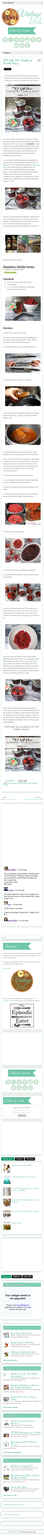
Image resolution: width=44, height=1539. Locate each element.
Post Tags (30, 1159)
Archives (19, 1159)
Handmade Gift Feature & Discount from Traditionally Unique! (25, 1386)
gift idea (23, 783)
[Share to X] (23, 781)
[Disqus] (22, 834)
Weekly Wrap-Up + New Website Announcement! (24, 1374)
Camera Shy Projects (19, 1487)
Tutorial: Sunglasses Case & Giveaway (24, 1177)
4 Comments (10, 780)
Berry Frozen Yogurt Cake (21, 1333)
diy (12, 783)
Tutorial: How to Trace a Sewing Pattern (23, 1398)
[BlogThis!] (21, 781)
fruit (18, 783)
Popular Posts (7, 1159)
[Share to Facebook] (26, 781)
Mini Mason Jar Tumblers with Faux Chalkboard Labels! (25, 1476)
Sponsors (6, 1276)
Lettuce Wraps (16, 1223)
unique (5, 784)
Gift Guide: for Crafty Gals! (21, 1466)
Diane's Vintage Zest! (28, 1531)
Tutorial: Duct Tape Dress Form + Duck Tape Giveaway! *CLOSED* (25, 1189)
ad (9, 783)
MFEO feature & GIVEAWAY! (21, 1165)
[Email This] (19, 781)
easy (15, 783)
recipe (29, 783)
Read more (7, 968)
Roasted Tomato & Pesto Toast (22, 1342)
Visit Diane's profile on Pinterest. (14, 1505)
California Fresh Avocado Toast (23, 1352)
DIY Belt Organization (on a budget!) (26, 1432)
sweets (34, 783)
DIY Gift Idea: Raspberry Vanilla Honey (17, 62)
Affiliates (16, 1276)
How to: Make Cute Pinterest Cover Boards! (25, 1211)
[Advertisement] (17, 1048)
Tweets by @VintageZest (11, 1514)
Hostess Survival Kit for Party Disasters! (23, 1422)
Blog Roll (27, 1276)
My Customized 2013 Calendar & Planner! (24, 1443)
